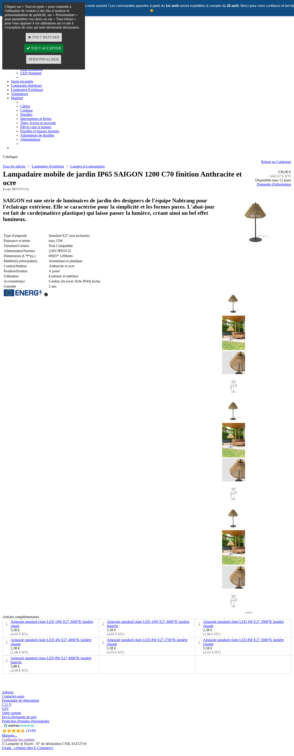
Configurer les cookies (18, 739)
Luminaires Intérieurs (26, 85)
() (31, 731)
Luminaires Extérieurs (27, 90)
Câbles (25, 106)
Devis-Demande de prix (19, 717)
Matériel (17, 98)
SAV (5, 709)
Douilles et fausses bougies (39, 131)
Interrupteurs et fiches (35, 119)
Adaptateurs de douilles (37, 135)
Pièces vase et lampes (35, 127)
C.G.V (7, 705)
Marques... (9, 735)
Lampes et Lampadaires (87, 166)
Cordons (26, 110)
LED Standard (30, 73)
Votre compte (11, 713)
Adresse (8, 692)
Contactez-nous (13, 696)
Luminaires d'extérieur (48, 166)
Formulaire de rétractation (20, 700)
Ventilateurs (19, 94)
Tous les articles (14, 166)
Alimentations (30, 139)
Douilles (26, 114)
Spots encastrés (22, 81)
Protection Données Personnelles (25, 721)
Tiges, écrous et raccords (38, 123)
